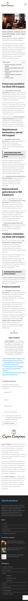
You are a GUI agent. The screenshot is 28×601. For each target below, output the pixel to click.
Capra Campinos (18, 38)
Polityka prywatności (9, 533)
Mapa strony (7, 530)
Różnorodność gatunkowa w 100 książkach (14, 72)
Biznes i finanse (8, 567)
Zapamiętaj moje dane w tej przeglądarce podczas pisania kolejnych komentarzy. (14, 417)
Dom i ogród (7, 570)
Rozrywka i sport (11, 578)
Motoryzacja (7, 587)
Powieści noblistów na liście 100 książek (13, 75)
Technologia (7, 590)
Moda (5, 584)
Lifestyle (8, 575)
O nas (5, 523)
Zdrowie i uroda (8, 594)
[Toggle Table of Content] (22, 62)
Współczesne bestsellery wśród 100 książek (14, 68)
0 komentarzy (18, 40)
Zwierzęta (9, 580)
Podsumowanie (9, 78)
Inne (11, 40)
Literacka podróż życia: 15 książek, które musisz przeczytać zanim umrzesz (13, 369)
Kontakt (5, 526)
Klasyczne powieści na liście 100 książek (13, 65)
